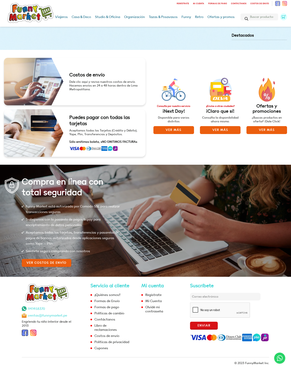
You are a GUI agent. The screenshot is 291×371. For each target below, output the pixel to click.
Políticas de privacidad (111, 342)
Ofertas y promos (221, 17)
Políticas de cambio (109, 313)
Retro (199, 17)
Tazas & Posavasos (163, 17)
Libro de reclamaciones (105, 327)
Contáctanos (238, 3)
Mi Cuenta (198, 3)
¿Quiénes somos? (107, 295)
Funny (186, 17)
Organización (134, 17)
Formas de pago (217, 3)
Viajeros (61, 17)
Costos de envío (259, 3)
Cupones (101, 348)
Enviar (204, 325)
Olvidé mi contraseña (154, 309)
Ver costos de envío (47, 263)
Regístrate (183, 3)
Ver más (174, 130)
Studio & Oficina (107, 17)
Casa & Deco (81, 17)
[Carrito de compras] (283, 16)
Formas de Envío (107, 301)
